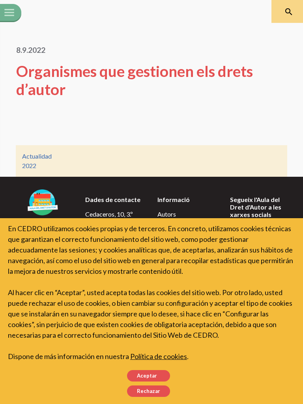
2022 (29, 165)
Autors (166, 214)
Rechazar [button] (148, 391)
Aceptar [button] (147, 375)
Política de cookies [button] (158, 356)
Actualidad (37, 156)
